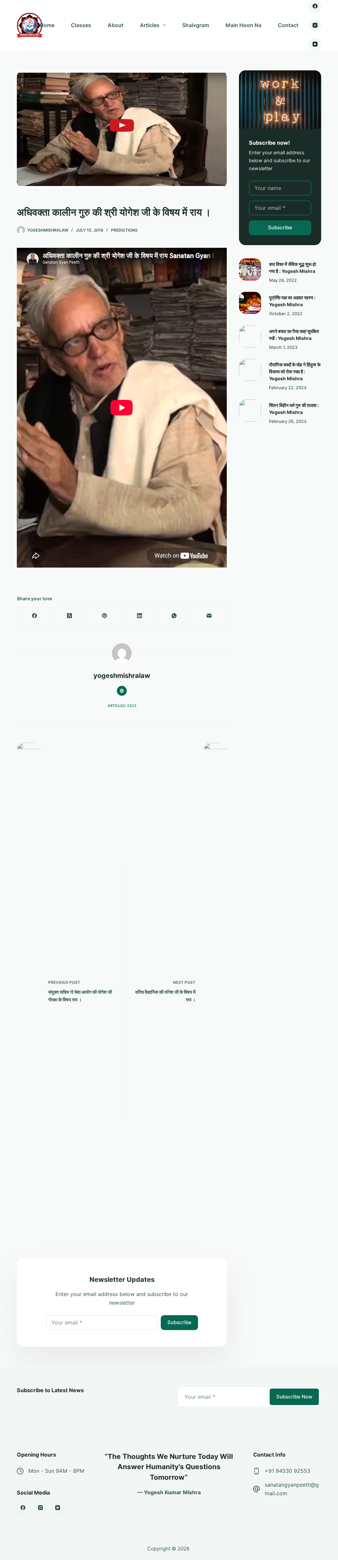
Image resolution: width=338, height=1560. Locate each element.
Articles (149, 25)
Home (47, 25)
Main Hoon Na (243, 25)
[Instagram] (315, 25)
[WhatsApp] (174, 616)
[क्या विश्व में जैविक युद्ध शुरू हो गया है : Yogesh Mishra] (250, 269)
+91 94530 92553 (287, 1470)
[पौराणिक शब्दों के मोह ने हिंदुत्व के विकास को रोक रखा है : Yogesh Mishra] (250, 370)
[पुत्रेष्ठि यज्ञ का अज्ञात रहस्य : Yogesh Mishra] (250, 303)
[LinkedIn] (139, 616)
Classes (81, 25)
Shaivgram (195, 25)
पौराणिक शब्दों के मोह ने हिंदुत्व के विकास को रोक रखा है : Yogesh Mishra (295, 371)
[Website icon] (122, 691)
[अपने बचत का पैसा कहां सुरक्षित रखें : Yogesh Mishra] (250, 336)
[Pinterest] (104, 616)
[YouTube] (315, 44)
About (115, 25)
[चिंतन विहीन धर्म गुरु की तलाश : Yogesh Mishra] (250, 410)
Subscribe (179, 1322)
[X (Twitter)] (69, 616)
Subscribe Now (294, 1396)
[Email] (209, 616)
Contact (288, 25)
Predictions (124, 230)
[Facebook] (315, 6)
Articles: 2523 (122, 705)
